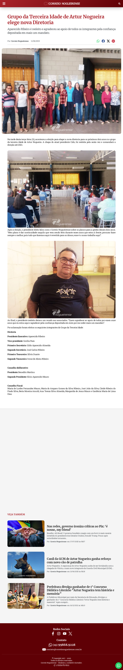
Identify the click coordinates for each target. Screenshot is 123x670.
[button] (4, 4)
